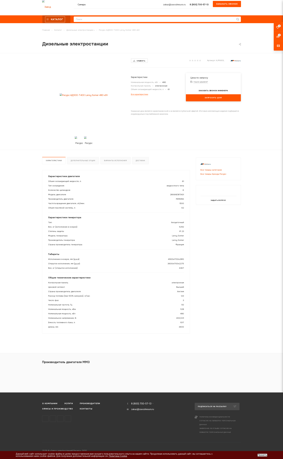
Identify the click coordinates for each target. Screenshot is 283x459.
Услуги (68, 403)
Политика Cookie (118, 456)
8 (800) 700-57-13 (199, 4)
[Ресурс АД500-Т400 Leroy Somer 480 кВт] (84, 95)
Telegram (53, 418)
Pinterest (68, 418)
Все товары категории (211, 170)
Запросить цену (213, 98)
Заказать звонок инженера (213, 91)
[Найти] (238, 19)
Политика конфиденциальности (214, 417)
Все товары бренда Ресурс (213, 174)
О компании (49, 403)
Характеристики (54, 160)
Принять (262, 455)
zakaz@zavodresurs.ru (174, 4)
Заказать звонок (227, 4)
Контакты (86, 409)
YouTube (60, 418)
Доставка (140, 160)
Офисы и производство (57, 409)
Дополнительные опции (83, 160)
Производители (90, 403)
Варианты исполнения (115, 160)
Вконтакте (45, 418)
